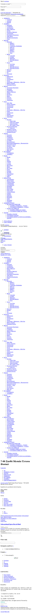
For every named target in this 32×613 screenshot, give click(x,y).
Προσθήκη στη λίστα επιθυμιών (9, 518)
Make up (12, 47)
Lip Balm (9, 140)
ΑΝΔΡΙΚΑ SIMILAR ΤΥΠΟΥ (18, 210)
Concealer (12, 55)
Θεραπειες (9, 94)
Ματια (8, 54)
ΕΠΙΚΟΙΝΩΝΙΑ (8, 239)
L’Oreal (9, 162)
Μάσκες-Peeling (11, 83)
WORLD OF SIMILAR (13, 208)
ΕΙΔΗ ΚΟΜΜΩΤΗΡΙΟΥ (10, 480)
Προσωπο (6, 75)
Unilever (9, 175)
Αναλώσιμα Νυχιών (12, 130)
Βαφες (8, 96)
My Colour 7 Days (14, 125)
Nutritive (9, 194)
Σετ (8, 72)
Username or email (6, 4)
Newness (6, 502)
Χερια (8, 108)
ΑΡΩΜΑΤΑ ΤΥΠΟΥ (9, 203)
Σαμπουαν (9, 25)
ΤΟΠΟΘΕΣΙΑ (7, 236)
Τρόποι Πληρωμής (8, 576)
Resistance (9, 197)
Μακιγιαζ (6, 40)
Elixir (8, 160)
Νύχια (5, 118)
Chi (8, 158)
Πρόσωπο (9, 42)
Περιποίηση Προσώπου (13, 35)
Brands (5, 155)
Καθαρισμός (10, 76)
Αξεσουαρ (9, 73)
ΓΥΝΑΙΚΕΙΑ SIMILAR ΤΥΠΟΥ (18, 211)
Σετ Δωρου (9, 147)
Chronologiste (10, 183)
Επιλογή (3, 528)
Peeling (8, 114)
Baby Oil (9, 150)
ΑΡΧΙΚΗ (6, 229)
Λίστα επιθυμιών (8, 221)
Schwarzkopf (10, 173)
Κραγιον (12, 65)
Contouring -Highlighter (16, 46)
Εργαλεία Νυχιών (11, 132)
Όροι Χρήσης (7, 574)
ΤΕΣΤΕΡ (6, 212)
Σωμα (5, 101)
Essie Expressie (14, 123)
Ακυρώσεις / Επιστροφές (10, 579)
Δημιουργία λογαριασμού (17, 14)
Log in (2, 9)
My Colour (9, 168)
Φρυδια (9, 71)
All (4, 470)
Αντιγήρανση (10, 79)
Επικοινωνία (7, 581)
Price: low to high (8, 504)
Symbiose (9, 201)
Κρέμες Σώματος (11, 104)
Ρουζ (11, 53)
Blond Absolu (10, 180)
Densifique (9, 186)
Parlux (8, 169)
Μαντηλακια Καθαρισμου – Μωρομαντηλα (17, 143)
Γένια (8, 39)
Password (3, 6)
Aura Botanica (10, 179)
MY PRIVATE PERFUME (13, 204)
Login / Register (8, 222)
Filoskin (9, 161)
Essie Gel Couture (14, 122)
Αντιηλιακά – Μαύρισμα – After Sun (16, 82)
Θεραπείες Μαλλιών (12, 32)
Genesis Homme (11, 192)
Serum (8, 80)
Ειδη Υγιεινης (10, 148)
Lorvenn (9, 164)
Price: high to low (8, 505)
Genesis (9, 193)
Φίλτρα (2, 492)
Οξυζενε (9, 97)
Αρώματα (9, 135)
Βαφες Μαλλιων (11, 29)
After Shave (10, 36)
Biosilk (8, 157)
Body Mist (9, 103)
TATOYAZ (10, 117)
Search (23, 15)
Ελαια (8, 111)
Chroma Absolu (11, 182)
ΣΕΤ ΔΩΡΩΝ (7, 151)
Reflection (9, 196)
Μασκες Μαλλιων (11, 92)
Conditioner (10, 26)
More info (6, 611)
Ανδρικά (9, 21)
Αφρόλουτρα (10, 28)
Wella (8, 176)
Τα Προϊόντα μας (8, 580)
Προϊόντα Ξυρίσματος (12, 37)
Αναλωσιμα (10, 100)
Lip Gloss (12, 64)
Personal (9, 171)
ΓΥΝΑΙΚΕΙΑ (10, 153)
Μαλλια (6, 86)
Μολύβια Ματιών (14, 60)
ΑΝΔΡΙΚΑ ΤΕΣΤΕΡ (12, 214)
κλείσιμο (6, 1)
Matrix (8, 167)
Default (5, 498)
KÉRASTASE (7, 178)
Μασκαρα (12, 58)
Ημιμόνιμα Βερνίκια (12, 126)
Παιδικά (9, 22)
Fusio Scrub (10, 190)
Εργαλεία (9, 98)
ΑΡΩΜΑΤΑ (7, 18)
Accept (2, 611)
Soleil (8, 198)
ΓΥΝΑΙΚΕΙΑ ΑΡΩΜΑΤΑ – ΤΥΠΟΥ (19, 207)
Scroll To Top (4, 606)
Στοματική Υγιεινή (11, 85)
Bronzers (12, 44)
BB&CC (12, 43)
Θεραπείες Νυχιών (11, 129)
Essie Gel (12, 128)
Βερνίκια (9, 119)
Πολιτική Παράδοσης (9, 577)
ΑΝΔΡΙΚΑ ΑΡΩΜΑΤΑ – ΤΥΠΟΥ (18, 205)
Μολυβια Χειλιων (14, 67)
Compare (3, 520)
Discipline (9, 187)
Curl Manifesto (10, 185)
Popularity (6, 500)
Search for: (3, 15)
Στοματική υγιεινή (11, 144)
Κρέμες (9, 78)
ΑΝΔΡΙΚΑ (6, 23)
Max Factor (10, 165)
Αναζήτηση (3, 533)
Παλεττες (9, 69)
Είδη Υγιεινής (10, 115)
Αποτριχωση (10, 112)
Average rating (7, 501)
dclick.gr (3, 602)
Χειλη (8, 62)
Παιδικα (6, 133)
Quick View (4, 521)
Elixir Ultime (10, 189)
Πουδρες (12, 51)
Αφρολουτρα (10, 105)
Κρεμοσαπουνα (11, 142)
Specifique (9, 200)
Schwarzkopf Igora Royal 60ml (11, 524)
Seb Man (9, 172)
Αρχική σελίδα (4, 483)
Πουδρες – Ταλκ (11, 146)
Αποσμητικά (10, 33)
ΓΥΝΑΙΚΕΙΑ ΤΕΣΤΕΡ (12, 215)
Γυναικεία (9, 19)
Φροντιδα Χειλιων (14, 68)
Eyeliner (12, 57)
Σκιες (11, 61)
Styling (8, 30)
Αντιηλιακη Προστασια (12, 87)
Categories (3, 468)
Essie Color (13, 121)
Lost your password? (6, 12)
